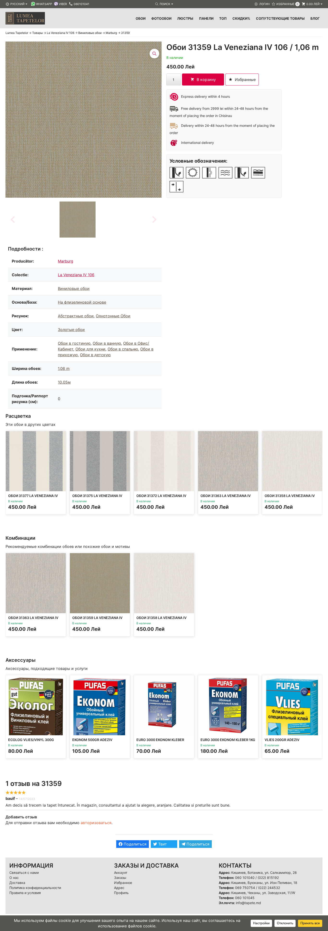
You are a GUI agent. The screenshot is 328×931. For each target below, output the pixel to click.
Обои (141, 18)
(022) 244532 (269, 888)
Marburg (65, 261)
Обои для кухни (90, 349)
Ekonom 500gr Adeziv (92, 740)
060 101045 (245, 898)
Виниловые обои (74, 288)
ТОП (223, 18)
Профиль (121, 893)
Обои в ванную (107, 343)
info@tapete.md (248, 903)
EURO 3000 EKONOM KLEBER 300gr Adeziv (160, 742)
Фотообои (161, 18)
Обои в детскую (95, 354)
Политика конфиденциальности (35, 888)
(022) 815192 (268, 878)
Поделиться (134, 844)
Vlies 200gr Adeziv (282, 740)
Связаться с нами (24, 872)
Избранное (123, 883)
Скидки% (241, 18)
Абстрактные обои (76, 315)
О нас (14, 878)
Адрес (119, 888)
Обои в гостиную (74, 343)
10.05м (64, 382)
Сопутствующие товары (280, 18)
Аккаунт (120, 872)
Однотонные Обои (113, 315)
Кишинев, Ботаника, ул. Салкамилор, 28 (264, 872)
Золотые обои (71, 329)
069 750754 (245, 888)
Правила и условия (25, 893)
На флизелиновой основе (82, 302)
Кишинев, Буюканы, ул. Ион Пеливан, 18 (264, 883)
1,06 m (64, 368)
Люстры (185, 18)
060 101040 (245, 878)
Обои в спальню (123, 349)
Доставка (17, 883)
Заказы (120, 878)
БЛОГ (315, 18)
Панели (206, 18)
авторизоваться (96, 822)
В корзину (206, 79)
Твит (162, 844)
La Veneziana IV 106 (76, 274)
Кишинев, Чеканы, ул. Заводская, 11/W (263, 893)
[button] (78, 220)
